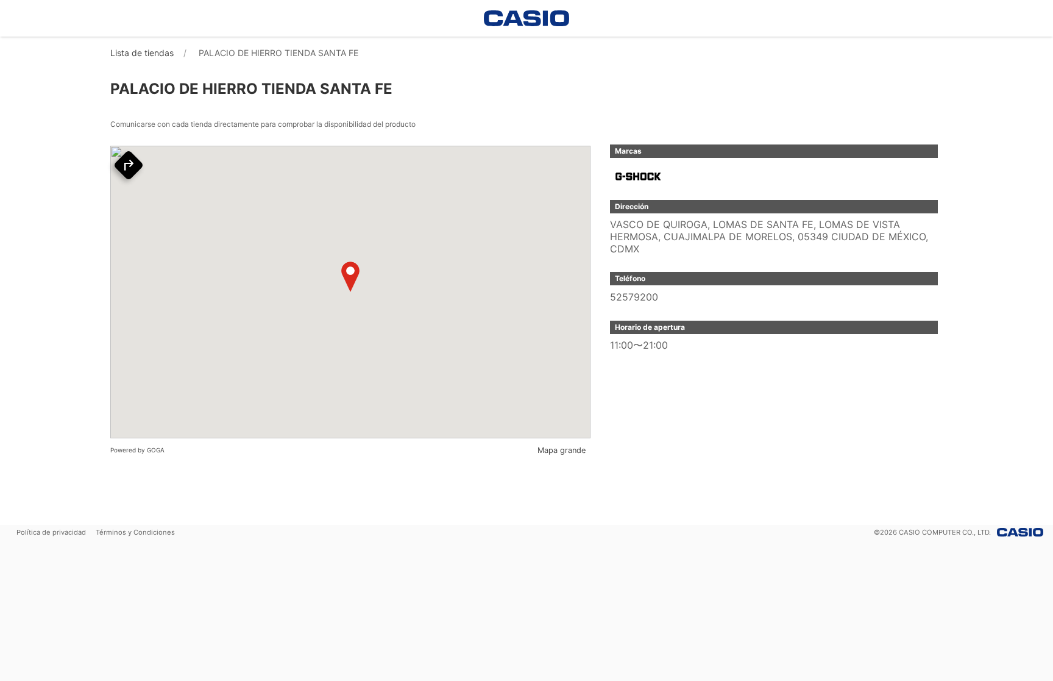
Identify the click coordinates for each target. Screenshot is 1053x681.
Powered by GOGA (137, 450)
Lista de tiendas (142, 53)
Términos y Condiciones (135, 532)
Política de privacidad (51, 532)
